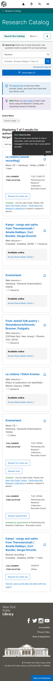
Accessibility (44, 627)
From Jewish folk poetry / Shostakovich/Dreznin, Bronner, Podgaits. (22, 324)
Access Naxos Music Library (20, 257)
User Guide (28, 101)
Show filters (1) (28, 73)
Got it (48, 152)
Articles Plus (18, 86)
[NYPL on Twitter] (35, 621)
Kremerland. (14, 275)
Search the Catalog (14, 36)
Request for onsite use (18, 196)
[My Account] (23, 4)
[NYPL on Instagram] (41, 621)
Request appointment (17, 516)
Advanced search (42, 67)
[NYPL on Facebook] (29, 621)
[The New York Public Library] (4, 4)
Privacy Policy (43, 632)
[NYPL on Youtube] (47, 621)
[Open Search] (40, 4)
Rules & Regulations (41, 636)
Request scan (14, 471)
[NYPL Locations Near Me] (31, 4)
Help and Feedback (42, 678)
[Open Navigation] (48, 4)
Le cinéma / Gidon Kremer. (23, 374)
